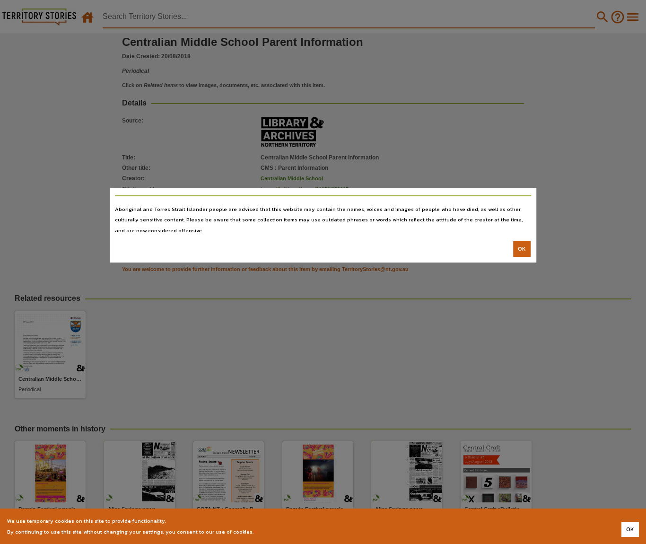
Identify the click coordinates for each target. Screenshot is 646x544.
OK (522, 249)
